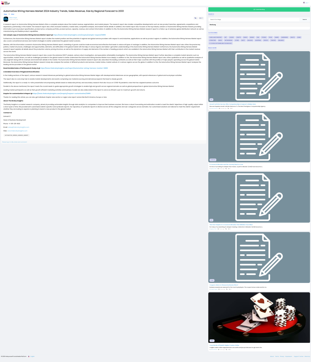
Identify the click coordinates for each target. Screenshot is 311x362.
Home (299, 37)
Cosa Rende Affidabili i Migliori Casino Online (224, 345)
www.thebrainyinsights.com (17, 131)
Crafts (238, 37)
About (272, 356)
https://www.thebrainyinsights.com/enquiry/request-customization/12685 (62, 93)
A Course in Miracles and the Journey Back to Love (226, 164)
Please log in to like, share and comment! (14, 142)
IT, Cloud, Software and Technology (220, 43)
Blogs (5, 14)
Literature (212, 40)
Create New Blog (260, 9)
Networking (228, 40)
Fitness (264, 37)
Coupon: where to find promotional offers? (224, 285)
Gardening (284, 37)
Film (258, 37)
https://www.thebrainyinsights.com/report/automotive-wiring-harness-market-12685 (74, 68)
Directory (307, 356)
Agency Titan (214, 168)
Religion (250, 40)
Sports (266, 40)
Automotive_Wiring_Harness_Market (16, 135)
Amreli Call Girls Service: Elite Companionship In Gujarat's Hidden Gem (233, 104)
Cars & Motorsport (215, 37)
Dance (245, 37)
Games (277, 37)
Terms (277, 356)
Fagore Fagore (214, 289)
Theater (273, 40)
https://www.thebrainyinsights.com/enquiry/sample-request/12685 (79, 35)
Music (220, 40)
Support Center (299, 356)
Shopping (258, 40)
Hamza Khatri (214, 349)
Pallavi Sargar (13, 17)
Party (243, 40)
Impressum (288, 356)
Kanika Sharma (214, 108)
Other (12, 14)
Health (293, 37)
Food (270, 37)
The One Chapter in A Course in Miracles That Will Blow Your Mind (231, 225)
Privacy (282, 356)
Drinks (252, 37)
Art (226, 37)
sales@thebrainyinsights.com (18, 127)
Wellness (281, 40)
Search (305, 19)
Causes (231, 37)
